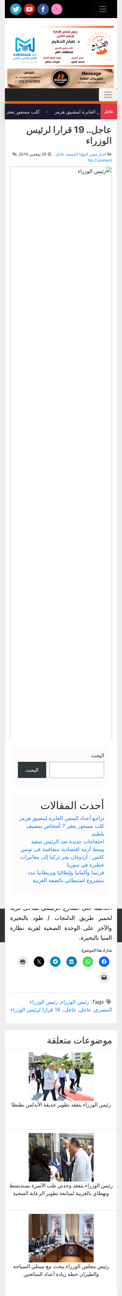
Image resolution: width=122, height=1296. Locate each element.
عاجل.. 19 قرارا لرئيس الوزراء (43, 1009)
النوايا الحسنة (77, 154)
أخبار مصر (98, 154)
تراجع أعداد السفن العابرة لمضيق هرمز (61, 818)
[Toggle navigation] (103, 9)
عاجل (60, 154)
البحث (97, 755)
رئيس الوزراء (75, 1002)
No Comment (100, 160)
